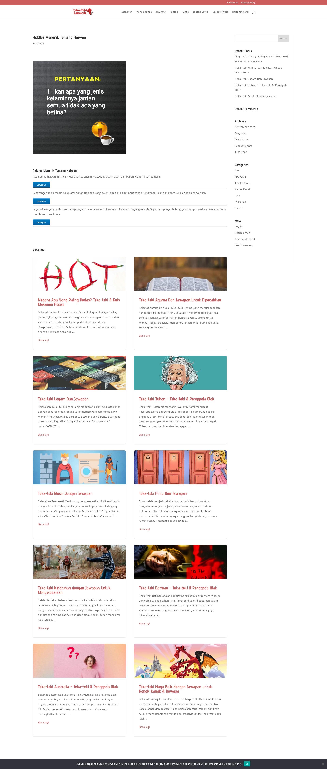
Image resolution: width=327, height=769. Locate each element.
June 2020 (241, 152)
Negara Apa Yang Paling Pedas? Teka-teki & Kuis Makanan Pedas (79, 303)
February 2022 (243, 146)
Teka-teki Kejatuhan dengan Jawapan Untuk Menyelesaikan (79, 591)
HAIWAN (161, 12)
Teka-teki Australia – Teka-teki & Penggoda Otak (79, 690)
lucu (237, 195)
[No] (322, 764)
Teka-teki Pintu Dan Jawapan (180, 494)
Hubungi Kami (240, 12)
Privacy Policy (248, 3)
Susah (174, 12)
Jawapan (41, 184)
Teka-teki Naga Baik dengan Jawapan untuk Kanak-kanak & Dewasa (180, 690)
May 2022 (240, 133)
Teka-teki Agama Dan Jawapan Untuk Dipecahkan (180, 303)
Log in (238, 227)
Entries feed (242, 233)
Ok (246, 763)
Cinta (185, 12)
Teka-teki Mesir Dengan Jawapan (79, 494)
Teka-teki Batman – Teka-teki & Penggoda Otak (180, 591)
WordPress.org (244, 245)
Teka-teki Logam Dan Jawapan (79, 400)
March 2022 (242, 139)
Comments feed (245, 239)
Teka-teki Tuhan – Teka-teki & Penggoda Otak (180, 400)
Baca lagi (43, 340)
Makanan (127, 12)
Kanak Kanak (144, 12)
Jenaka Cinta (200, 12)
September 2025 (245, 127)
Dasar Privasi (220, 12)
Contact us (232, 3)
